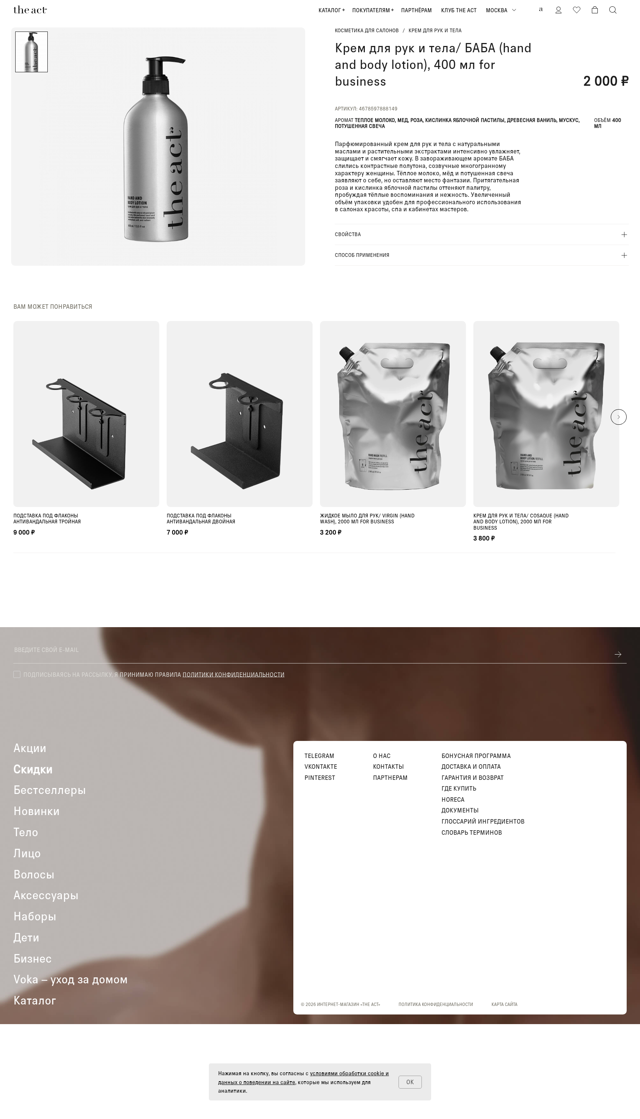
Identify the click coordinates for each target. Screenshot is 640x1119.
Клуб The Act (459, 10)
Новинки (36, 811)
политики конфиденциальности (233, 674)
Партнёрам (416, 10)
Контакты (388, 766)
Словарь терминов (471, 832)
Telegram (319, 755)
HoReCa (452, 799)
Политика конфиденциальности (436, 1004)
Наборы (34, 916)
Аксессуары (46, 895)
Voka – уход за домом (70, 979)
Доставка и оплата (471, 766)
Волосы (33, 874)
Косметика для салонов (367, 30)
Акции (29, 748)
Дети (26, 937)
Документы (460, 810)
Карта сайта (504, 1004)
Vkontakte (320, 766)
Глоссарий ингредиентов (482, 821)
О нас (381, 755)
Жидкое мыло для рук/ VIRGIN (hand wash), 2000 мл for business (367, 518)
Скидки (33, 769)
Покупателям (371, 10)
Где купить (458, 788)
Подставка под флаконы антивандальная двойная (201, 518)
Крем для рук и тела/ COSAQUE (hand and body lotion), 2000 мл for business (521, 521)
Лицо (27, 853)
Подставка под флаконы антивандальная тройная (47, 518)
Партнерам (390, 777)
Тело (25, 832)
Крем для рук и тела (435, 30)
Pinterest (319, 777)
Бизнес (32, 958)
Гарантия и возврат (472, 777)
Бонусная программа (476, 755)
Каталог (330, 10)
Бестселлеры (49, 790)
